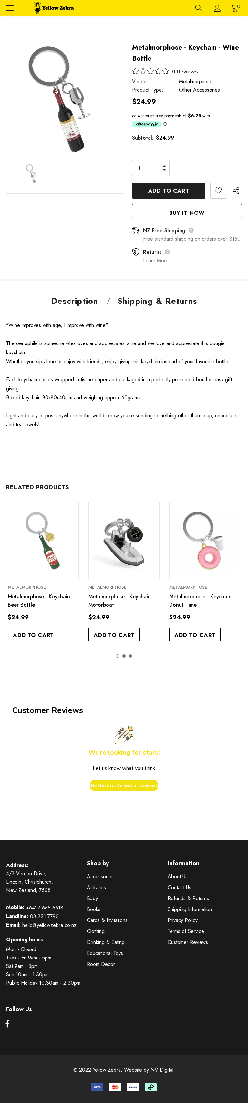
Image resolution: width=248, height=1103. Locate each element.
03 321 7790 (44, 916)
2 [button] (124, 656)
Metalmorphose (195, 81)
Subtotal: (142, 138)
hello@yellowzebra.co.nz (49, 925)
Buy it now (187, 213)
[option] (65, 99)
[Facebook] (7, 1024)
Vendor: (141, 81)
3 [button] (130, 656)
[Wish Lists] (218, 191)
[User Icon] (217, 8)
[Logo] (53, 8)
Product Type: (147, 90)
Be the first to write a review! (124, 785)
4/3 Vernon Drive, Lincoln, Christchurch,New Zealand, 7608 (29, 882)
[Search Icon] (198, 8)
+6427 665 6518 (44, 907)
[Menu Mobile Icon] (10, 8)
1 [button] (117, 656)
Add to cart (33, 635)
